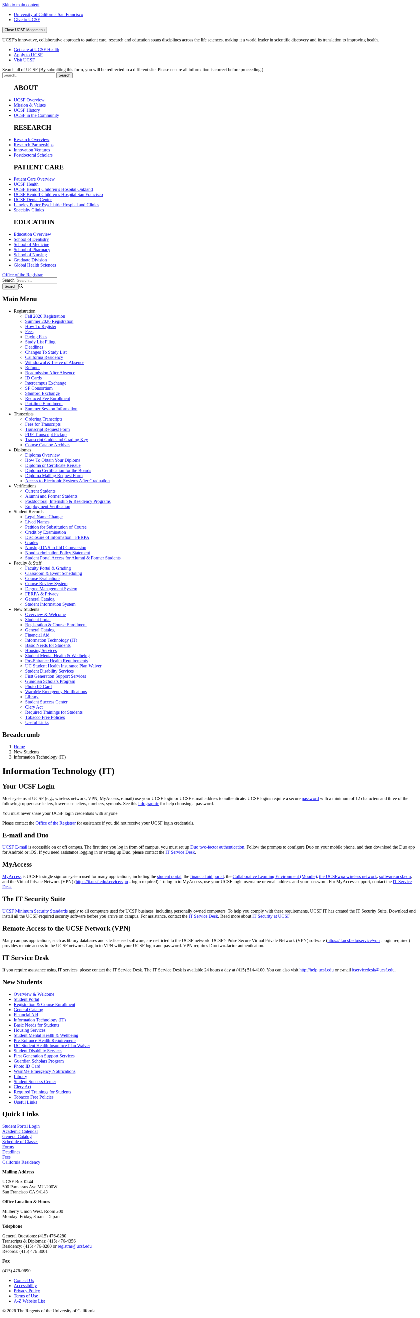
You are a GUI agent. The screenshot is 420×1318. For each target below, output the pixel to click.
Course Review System (46, 583)
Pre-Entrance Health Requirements (56, 660)
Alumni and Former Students (51, 496)
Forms (8, 1146)
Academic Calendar (20, 1131)
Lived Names (37, 521)
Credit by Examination (45, 532)
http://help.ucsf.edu (316, 969)
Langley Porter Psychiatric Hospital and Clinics (56, 204)
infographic (148, 803)
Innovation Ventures (32, 149)
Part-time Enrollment (44, 403)
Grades (31, 542)
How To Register (40, 326)
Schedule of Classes (20, 1141)
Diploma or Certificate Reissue (53, 465)
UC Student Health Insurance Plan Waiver (63, 665)
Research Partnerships (33, 144)
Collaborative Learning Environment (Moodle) (275, 876)
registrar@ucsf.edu (75, 1246)
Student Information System (50, 604)
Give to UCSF (27, 19)
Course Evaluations (42, 578)
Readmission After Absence (50, 372)
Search (8, 280)
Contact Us (24, 1280)
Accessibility (25, 1285)
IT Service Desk (180, 852)
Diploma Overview (42, 455)
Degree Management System (51, 588)
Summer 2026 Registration (49, 321)
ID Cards (33, 377)
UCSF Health (26, 184)
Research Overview (31, 139)
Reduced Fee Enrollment (47, 398)
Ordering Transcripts (43, 419)
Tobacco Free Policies (45, 717)
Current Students (40, 491)
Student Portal (38, 619)
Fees (29, 331)
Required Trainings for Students (54, 712)
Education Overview (32, 234)
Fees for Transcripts (43, 424)
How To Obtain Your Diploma (52, 460)
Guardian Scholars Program (50, 681)
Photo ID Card (38, 686)
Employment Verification (47, 506)
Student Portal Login (21, 1126)
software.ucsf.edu (395, 876)
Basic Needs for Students (48, 645)
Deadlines (34, 347)
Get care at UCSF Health (36, 49)
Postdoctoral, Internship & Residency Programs (68, 501)
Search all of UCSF (132, 69)
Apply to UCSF (28, 54)
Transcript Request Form (47, 429)
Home (19, 746)
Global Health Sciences (35, 265)
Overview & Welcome (45, 614)
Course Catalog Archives (47, 444)
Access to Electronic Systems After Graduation (67, 480)
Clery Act (34, 707)
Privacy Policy (27, 1290)
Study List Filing (40, 341)
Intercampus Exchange (45, 383)
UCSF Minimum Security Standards (35, 911)
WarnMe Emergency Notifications (56, 691)
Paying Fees (36, 336)
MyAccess (11, 876)
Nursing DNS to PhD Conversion (55, 547)
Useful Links (37, 722)
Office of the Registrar (22, 274)
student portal (169, 876)
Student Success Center (46, 701)
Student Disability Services (49, 671)
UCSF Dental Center (33, 199)
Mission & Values (30, 105)
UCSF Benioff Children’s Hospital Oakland (53, 189)
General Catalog (40, 599)
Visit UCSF (24, 59)
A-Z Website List (29, 1301)
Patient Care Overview (34, 179)
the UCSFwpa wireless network (348, 876)
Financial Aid (37, 635)
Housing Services (41, 650)
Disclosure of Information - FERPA (57, 537)
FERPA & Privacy (42, 593)
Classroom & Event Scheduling (53, 573)
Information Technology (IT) (51, 640)
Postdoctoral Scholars (33, 155)
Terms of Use (26, 1295)
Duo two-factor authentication (217, 847)
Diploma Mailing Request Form (54, 475)
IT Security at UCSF (270, 916)
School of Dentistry (31, 239)
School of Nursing (30, 254)
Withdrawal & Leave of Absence (54, 362)
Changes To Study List (46, 352)
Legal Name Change (44, 516)
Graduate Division (30, 259)
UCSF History (27, 110)
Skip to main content (20, 4)
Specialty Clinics (29, 209)
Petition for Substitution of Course (56, 527)
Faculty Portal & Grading (48, 568)
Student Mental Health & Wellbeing (57, 655)
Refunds (32, 367)
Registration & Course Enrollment (56, 624)
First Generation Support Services (55, 676)
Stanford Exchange (42, 393)
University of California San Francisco (48, 14)
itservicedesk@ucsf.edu (373, 969)
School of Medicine (31, 244)
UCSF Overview (29, 99)
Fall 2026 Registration (45, 316)
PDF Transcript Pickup (46, 434)
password (310, 798)
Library (32, 696)
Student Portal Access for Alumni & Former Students (73, 557)
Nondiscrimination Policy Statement (57, 552)
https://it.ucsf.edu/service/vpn (102, 881)
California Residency (44, 357)
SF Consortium (39, 388)
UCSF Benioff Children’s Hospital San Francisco (58, 194)
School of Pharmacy (32, 249)
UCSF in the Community (36, 115)
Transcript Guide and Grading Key (56, 439)
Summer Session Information (51, 408)
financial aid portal (207, 876)
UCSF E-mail (14, 847)
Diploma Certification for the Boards (58, 470)
